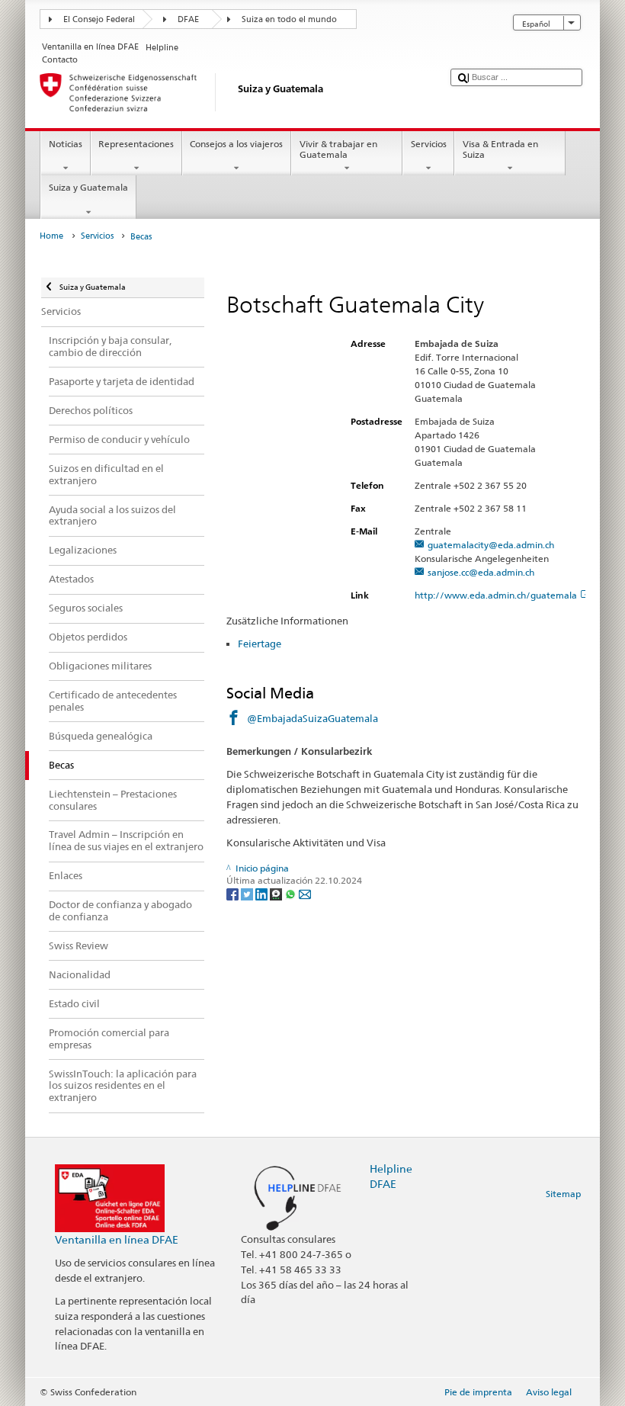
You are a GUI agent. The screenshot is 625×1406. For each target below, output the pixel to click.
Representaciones (136, 143)
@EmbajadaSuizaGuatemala (312, 718)
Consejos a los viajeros (236, 143)
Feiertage (259, 643)
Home (51, 236)
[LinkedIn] (262, 893)
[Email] (305, 893)
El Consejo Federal (99, 19)
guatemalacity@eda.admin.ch (491, 545)
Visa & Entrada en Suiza (500, 149)
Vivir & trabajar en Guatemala (338, 149)
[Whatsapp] (291, 893)
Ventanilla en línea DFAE (116, 1239)
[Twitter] (248, 893)
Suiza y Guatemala (88, 187)
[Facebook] (233, 893)
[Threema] (277, 893)
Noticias (65, 143)
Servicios (429, 143)
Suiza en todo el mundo (289, 19)
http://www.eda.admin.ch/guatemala (496, 595)
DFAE (188, 19)
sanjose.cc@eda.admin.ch (481, 572)
